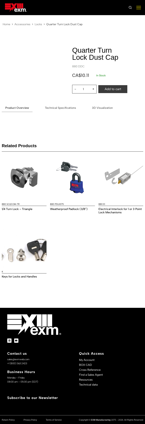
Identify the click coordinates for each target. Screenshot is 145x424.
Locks (38, 24)
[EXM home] (16, 7)
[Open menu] (138, 7)
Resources (86, 379)
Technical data (88, 384)
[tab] (17, 108)
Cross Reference (90, 369)
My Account (87, 360)
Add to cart (113, 89)
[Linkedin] (9, 340)
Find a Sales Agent (91, 374)
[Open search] (130, 7)
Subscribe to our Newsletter (32, 398)
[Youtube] (16, 340)
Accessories (22, 24)
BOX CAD (85, 365)
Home (6, 24)
